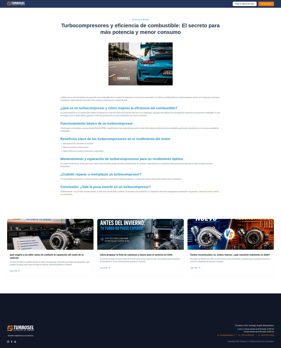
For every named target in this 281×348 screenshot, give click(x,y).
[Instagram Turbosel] (8, 342)
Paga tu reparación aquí (244, 4)
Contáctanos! (266, 4)
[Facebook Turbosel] (11, 342)
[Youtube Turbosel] (15, 342)
